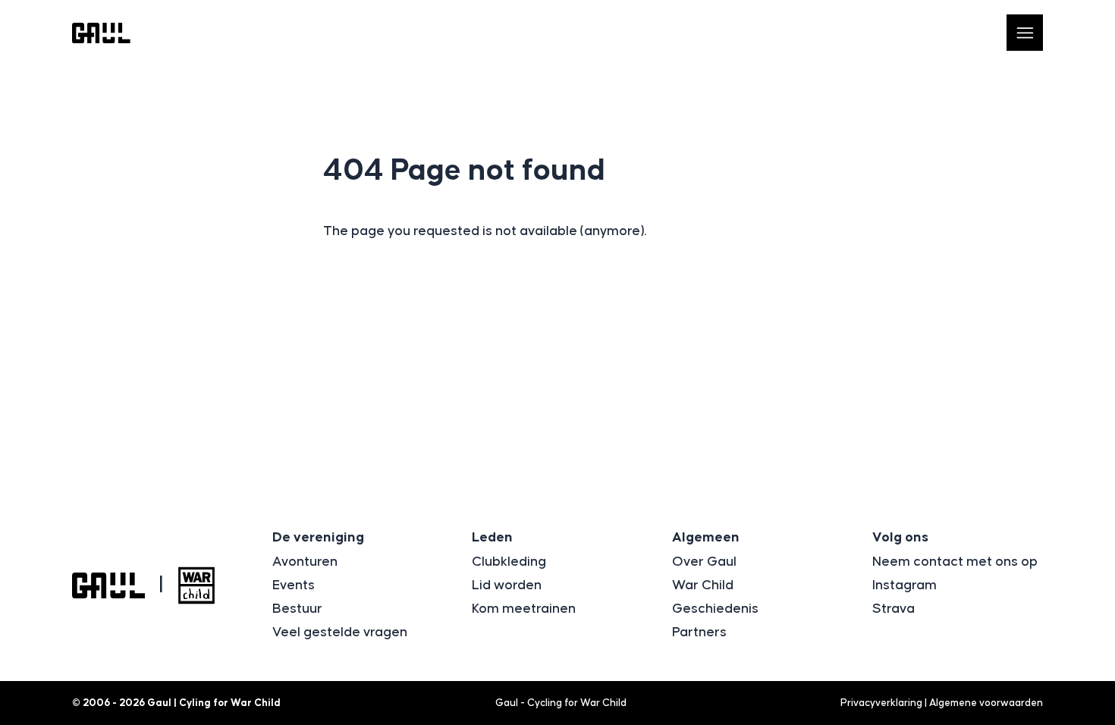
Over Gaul (704, 562)
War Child (702, 585)
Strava (893, 609)
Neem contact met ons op (955, 562)
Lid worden (507, 585)
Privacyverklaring (881, 703)
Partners (699, 632)
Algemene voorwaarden (986, 703)
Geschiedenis (715, 609)
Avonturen (305, 562)
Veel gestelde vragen (339, 632)
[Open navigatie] (1025, 32)
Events (293, 585)
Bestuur (297, 609)
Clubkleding (509, 562)
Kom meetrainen (524, 609)
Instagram (904, 585)
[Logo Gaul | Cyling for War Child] (101, 33)
